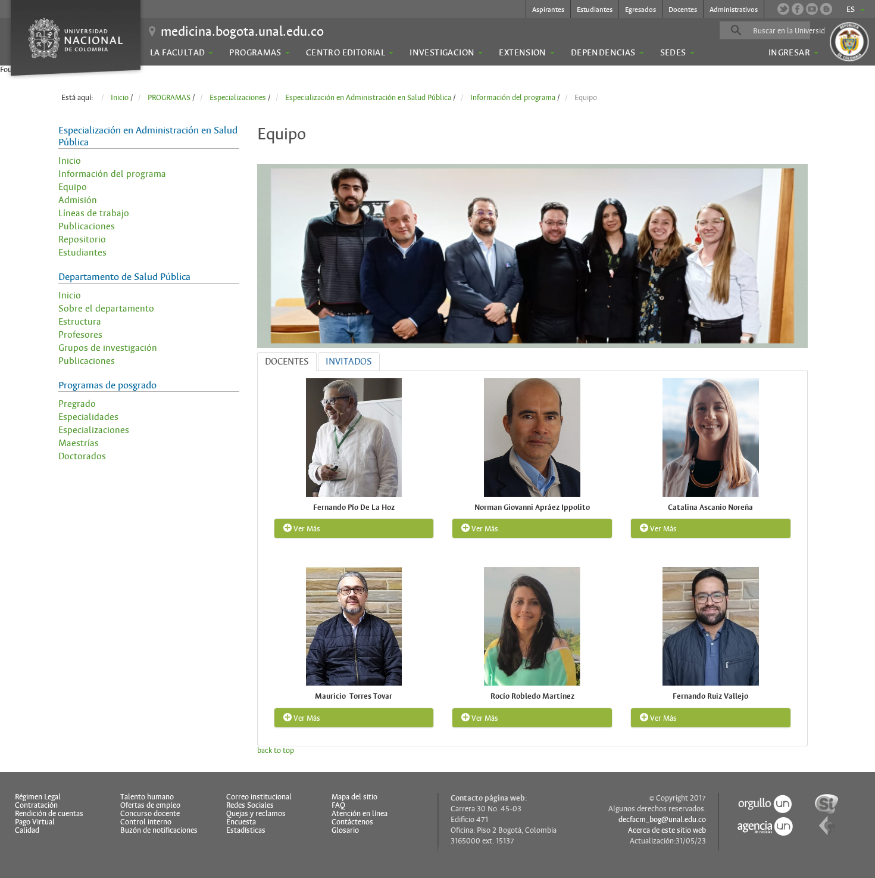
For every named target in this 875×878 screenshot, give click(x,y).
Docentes (682, 9)
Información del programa (112, 174)
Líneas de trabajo (93, 213)
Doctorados (82, 456)
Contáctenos (352, 822)
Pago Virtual (35, 822)
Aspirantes (548, 9)
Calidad (27, 830)
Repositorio (82, 239)
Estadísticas (245, 830)
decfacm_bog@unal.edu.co (662, 819)
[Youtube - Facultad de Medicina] (812, 9)
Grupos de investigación (107, 348)
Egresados (640, 9)
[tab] (287, 361)
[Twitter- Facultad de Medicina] (783, 9)
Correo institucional (259, 797)
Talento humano (147, 797)
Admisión (77, 200)
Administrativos (734, 9)
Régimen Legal (38, 797)
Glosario (345, 830)
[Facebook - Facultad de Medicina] (798, 9)
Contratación (36, 805)
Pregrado (77, 404)
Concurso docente (150, 813)
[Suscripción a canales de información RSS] (826, 9)
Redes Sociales (250, 805)
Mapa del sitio (354, 797)
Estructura (79, 321)
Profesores (80, 335)
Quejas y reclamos (256, 813)
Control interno (145, 822)
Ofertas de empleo (150, 805)
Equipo (72, 187)
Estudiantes (594, 9)
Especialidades (88, 417)
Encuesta (241, 822)
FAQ (338, 805)
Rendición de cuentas (49, 813)
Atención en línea (360, 813)
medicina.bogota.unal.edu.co (242, 31)
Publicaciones (86, 226)
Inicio (69, 161)
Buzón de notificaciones (159, 830)
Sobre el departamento (106, 308)
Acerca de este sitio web (667, 830)
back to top (275, 750)
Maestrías (78, 443)
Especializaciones (93, 430)
